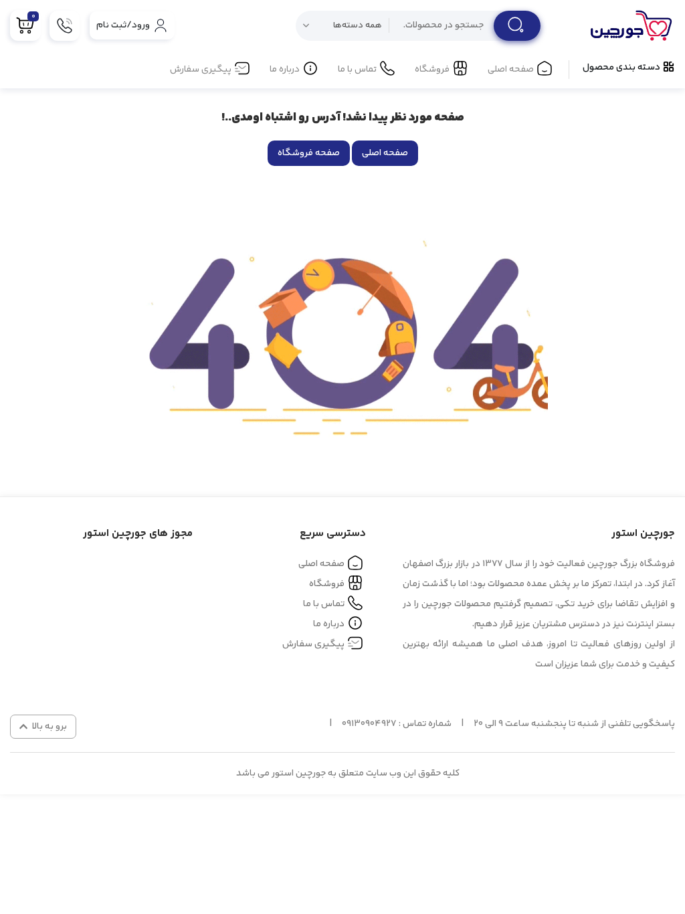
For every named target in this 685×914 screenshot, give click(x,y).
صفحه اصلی (511, 69)
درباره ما (285, 69)
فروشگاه (432, 69)
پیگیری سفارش (200, 69)
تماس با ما (357, 69)
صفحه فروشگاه (309, 153)
